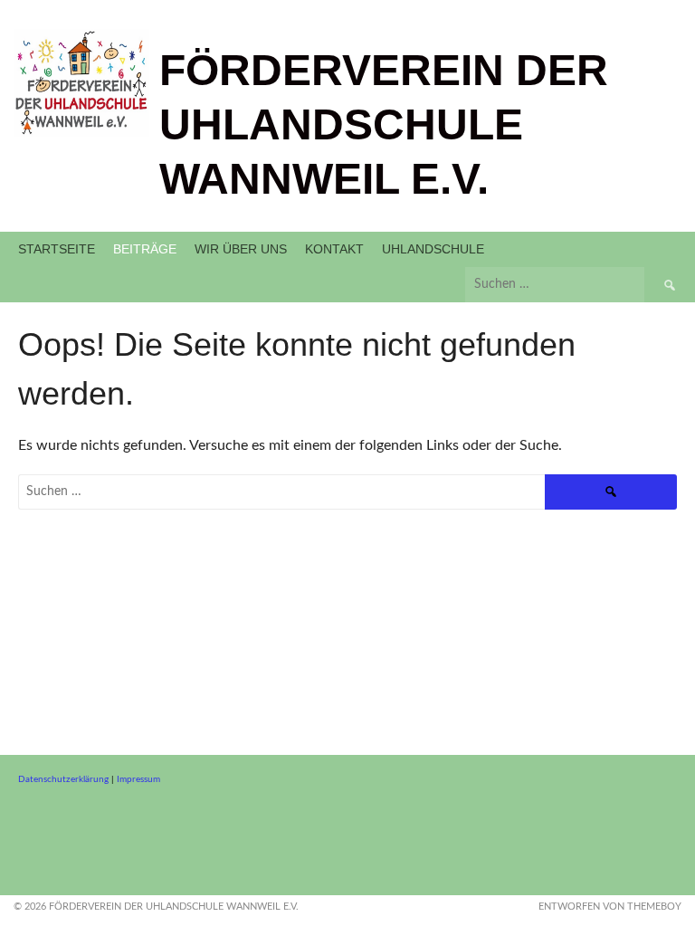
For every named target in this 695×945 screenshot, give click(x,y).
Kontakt (334, 249)
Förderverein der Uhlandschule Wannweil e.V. (383, 124)
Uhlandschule (433, 249)
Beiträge (144, 249)
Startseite (56, 249)
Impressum (138, 779)
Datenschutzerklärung (63, 779)
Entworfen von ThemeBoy (609, 907)
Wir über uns (241, 249)
